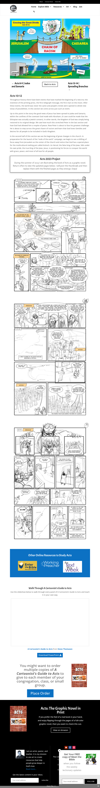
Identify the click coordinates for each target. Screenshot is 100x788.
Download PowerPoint (49, 655)
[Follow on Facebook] (70, 747)
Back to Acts (50, 84)
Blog (75, 6)
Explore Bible (43, 6)
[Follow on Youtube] (66, 747)
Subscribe (58, 2)
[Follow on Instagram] (73, 747)
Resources (57, 6)
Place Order (40, 693)
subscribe (45, 780)
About (41, 2)
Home (33, 6)
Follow (90, 781)
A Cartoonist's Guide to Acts (40, 649)
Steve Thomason (65, 649)
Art (67, 6)
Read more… (31, 769)
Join (80, 6)
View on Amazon (60, 730)
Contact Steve (49, 2)
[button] (34, 11)
